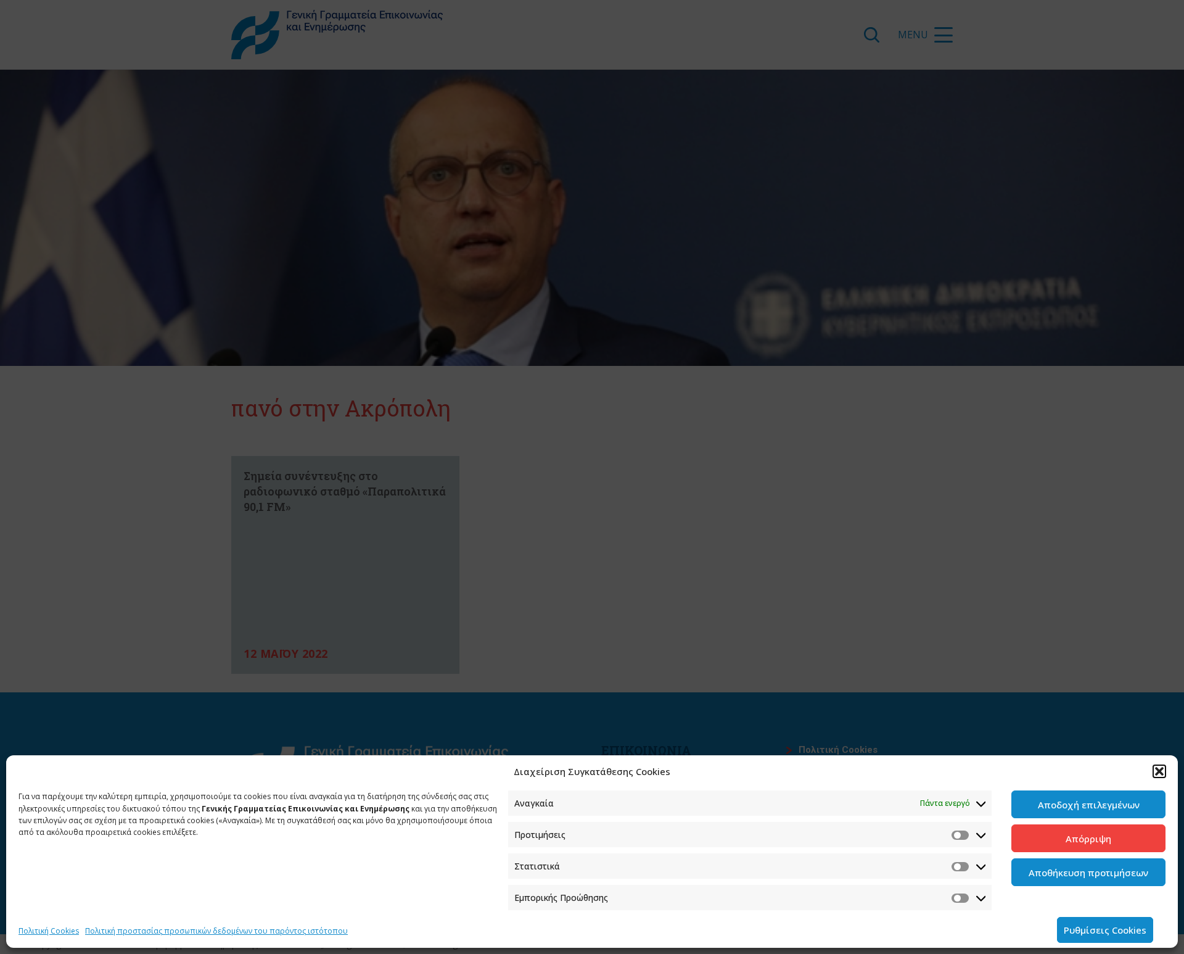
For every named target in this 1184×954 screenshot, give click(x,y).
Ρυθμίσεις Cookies (1105, 930)
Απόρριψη (1088, 838)
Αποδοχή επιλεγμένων (1089, 804)
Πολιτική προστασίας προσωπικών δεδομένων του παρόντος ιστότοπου (216, 931)
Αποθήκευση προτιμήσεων (1088, 872)
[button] (1159, 771)
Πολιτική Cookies (48, 931)
